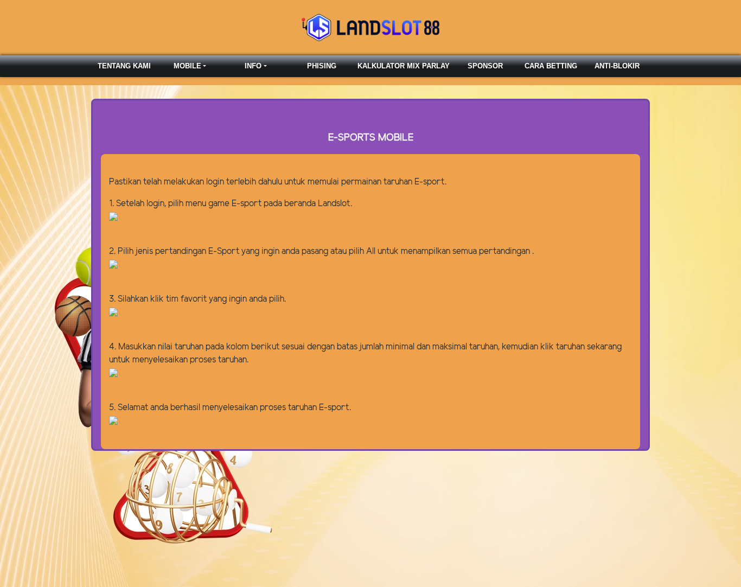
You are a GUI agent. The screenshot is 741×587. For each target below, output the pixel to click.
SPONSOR (485, 66)
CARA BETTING (551, 66)
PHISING (321, 66)
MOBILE (187, 66)
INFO (253, 66)
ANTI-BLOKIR (617, 66)
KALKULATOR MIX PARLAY (403, 66)
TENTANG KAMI (124, 66)
